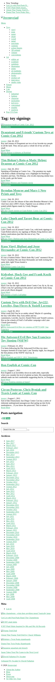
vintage (14, 53)
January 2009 (11, 580)
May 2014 (10, 455)
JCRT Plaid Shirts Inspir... (16, 8)
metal (13, 41)
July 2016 (10, 450)
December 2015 (12, 452)
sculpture (15, 62)
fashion (14, 96)
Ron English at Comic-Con (18, 365)
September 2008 (12, 590)
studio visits (16, 82)
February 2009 (12, 578)
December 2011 (12, 505)
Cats (8, 89)
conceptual (15, 105)
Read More (5, 150)
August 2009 (11, 564)
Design (9, 91)
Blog (8, 672)
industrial (15, 94)
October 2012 (11, 482)
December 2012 (12, 477)
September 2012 (12, 484)
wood (13, 39)
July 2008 (10, 594)
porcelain (15, 43)
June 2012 (10, 491)
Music (8, 87)
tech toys (14, 103)
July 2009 (10, 567)
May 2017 (10, 443)
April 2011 (10, 523)
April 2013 (10, 468)
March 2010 (11, 553)
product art (15, 78)
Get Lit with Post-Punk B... (17, 5)
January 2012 (11, 503)
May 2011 (10, 521)
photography (16, 73)
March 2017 (11, 445)
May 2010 (10, 548)
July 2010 (10, 544)
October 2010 (11, 537)
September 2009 (12, 562)
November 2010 (12, 535)
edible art (15, 59)
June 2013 (10, 464)
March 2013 (11, 471)
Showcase (10, 676)
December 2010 (12, 532)
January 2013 (11, 475)
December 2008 (12, 583)
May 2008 (10, 597)
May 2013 (10, 466)
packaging (15, 101)
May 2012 (10, 493)
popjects (14, 110)
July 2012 (10, 489)
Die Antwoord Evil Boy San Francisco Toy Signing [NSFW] (26, 338)
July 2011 (10, 516)
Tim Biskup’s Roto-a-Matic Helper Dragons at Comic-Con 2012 (24, 161)
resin (13, 32)
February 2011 (12, 528)
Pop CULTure (12, 112)
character (15, 98)
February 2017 (12, 448)
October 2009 (11, 560)
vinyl (13, 30)
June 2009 (10, 569)
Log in (9, 609)
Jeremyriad (12, 665)
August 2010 (11, 542)
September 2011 (12, 512)
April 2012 (10, 496)
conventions (16, 55)
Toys (8, 27)
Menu (3, 23)
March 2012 (11, 498)
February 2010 (12, 555)
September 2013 (12, 457)
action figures (16, 48)
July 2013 (10, 461)
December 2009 (12, 558)
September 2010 (12, 539)
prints (13, 69)
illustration (15, 66)
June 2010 (10, 546)
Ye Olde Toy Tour (13, 679)
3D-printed (15, 50)
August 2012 (11, 487)
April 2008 (10, 599)
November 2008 (12, 585)
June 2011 (10, 519)
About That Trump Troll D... (17, 10)
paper (13, 34)
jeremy (4, 141)
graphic (14, 107)
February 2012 (12, 500)
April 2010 (10, 551)
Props (8, 674)
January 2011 (11, 530)
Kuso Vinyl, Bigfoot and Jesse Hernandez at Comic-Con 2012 (21, 248)
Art (7, 57)
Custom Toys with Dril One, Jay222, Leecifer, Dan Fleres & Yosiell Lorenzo (26, 304)
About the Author (13, 670)
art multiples (16, 71)
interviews (15, 80)
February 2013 (12, 473)
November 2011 (12, 507)
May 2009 (10, 571)
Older (8, 418)
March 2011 (11, 526)
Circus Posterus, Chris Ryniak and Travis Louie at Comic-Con (23, 391)
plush (13, 36)
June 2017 (10, 441)
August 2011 (11, 514)
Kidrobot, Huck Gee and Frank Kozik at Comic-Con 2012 (26, 276)
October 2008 (11, 587)
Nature (9, 85)
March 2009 (11, 576)
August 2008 (11, 592)
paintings (15, 64)
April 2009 (10, 574)
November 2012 (12, 480)
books (13, 75)
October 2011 (11, 510)
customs (14, 46)
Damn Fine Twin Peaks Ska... (18, 12)
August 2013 (11, 459)
